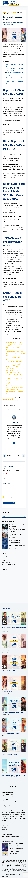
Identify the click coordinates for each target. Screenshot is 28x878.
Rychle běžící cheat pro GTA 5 (14, 385)
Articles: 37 (14, 445)
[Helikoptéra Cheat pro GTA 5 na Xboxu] (14, 704)
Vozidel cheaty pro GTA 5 (13, 365)
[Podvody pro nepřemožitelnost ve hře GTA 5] (14, 618)
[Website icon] (14, 443)
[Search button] (24, 516)
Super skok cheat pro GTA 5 (13, 389)
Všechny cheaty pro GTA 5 (9, 754)
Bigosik (4, 827)
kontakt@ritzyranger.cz (12, 801)
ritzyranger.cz (9, 796)
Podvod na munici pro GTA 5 (14, 361)
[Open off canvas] (25, 3)
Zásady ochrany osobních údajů (10, 836)
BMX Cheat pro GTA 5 (12, 370)
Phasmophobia (6, 562)
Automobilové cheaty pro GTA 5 (15, 363)
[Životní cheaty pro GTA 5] (14, 683)
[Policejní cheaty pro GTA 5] (14, 662)
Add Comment (7, 483)
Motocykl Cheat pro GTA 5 (13, 372)
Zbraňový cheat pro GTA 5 (13, 349)
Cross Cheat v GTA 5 (11, 368)
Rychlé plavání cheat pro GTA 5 (14, 387)
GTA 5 (7, 12)
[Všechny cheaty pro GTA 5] (14, 745)
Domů (4, 12)
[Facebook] (8, 409)
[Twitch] (17, 786)
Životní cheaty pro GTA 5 (13, 366)
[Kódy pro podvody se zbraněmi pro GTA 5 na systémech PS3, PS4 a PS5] (14, 766)
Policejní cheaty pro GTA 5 (13, 348)
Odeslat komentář (9, 503)
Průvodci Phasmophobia (8, 564)
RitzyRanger (5, 829)
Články (3, 558)
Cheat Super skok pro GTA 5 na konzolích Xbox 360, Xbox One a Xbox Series (15, 74)
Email (5, 478)
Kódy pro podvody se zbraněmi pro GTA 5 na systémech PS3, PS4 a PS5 (15, 353)
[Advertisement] (14, 586)
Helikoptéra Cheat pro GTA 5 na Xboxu (12, 712)
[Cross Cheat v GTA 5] (14, 641)
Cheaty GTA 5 (13, 12)
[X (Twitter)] (19, 409)
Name (5, 473)
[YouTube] (15, 786)
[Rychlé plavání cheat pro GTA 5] (14, 725)
